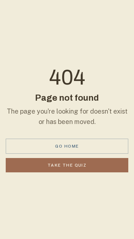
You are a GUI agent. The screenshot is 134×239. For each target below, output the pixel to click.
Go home (67, 146)
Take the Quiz (67, 165)
